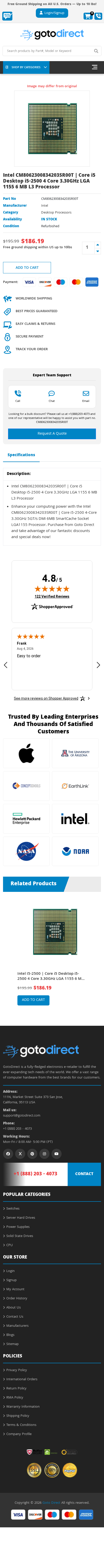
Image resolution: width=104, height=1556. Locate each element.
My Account (15, 1289)
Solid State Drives (19, 1236)
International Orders (21, 1379)
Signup (11, 1280)
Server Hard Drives (20, 1218)
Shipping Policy (17, 1416)
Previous (8, 951)
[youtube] (56, 1154)
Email (85, 401)
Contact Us (14, 1316)
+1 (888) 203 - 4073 (17, 1129)
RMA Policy (14, 1397)
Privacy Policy (16, 1370)
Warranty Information (23, 1406)
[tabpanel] (52, 954)
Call (17, 401)
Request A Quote (52, 434)
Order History (16, 1298)
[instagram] (44, 1154)
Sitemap (12, 1344)
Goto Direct (51, 1503)
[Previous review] (5, 664)
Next (95, 951)
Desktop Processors (56, 213)
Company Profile (19, 1434)
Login (10, 1271)
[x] (20, 1154)
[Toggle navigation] (94, 67)
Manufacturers (17, 1326)
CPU (9, 1245)
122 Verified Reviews (52, 596)
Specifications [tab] (21, 455)
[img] (52, 588)
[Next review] (98, 664)
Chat (52, 401)
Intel (44, 206)
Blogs (10, 1335)
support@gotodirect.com (21, 1116)
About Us (13, 1307)
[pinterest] (32, 1154)
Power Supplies (18, 1227)
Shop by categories (26, 67)
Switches (12, 1208)
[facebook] (8, 1154)
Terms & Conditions (21, 1425)
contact (84, 1174)
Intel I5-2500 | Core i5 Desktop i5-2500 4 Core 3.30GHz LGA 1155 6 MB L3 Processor (50, 976)
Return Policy (16, 1388)
